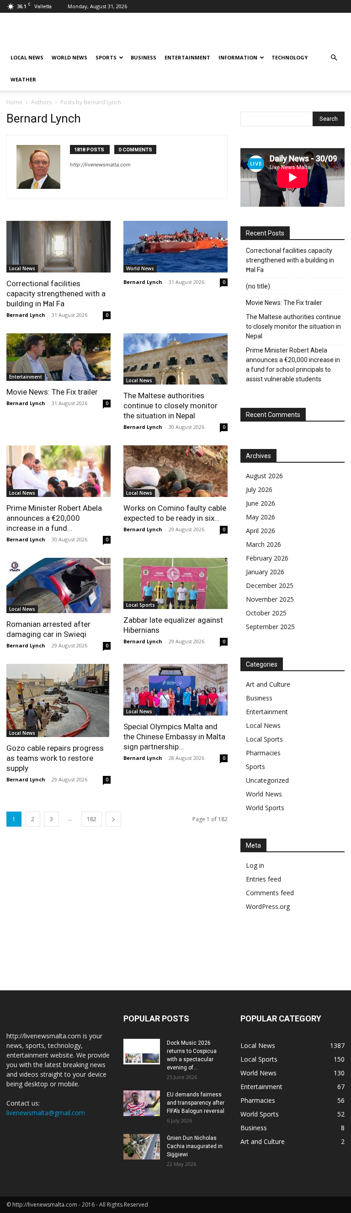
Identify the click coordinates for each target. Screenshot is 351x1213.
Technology (289, 57)
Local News (27, 57)
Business (143, 57)
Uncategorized (267, 780)
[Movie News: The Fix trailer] (58, 357)
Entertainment (187, 57)
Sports (106, 57)
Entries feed (263, 879)
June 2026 (260, 503)
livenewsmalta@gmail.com (45, 1112)
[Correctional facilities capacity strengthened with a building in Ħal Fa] (58, 247)
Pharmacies (263, 752)
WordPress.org (268, 906)
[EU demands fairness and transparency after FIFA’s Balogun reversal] (141, 1103)
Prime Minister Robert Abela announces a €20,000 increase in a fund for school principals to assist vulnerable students (293, 365)
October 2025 (266, 613)
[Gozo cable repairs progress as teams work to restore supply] (58, 700)
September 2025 (270, 626)
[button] (334, 57)
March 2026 (263, 544)
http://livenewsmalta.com (100, 164)
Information (237, 57)
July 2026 (259, 489)
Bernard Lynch (25, 314)
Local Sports (140, 605)
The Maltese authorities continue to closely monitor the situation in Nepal (170, 405)
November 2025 (270, 599)
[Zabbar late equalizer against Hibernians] (175, 583)
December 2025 (269, 585)
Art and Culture (268, 684)
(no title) (258, 286)
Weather (23, 79)
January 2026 (265, 571)
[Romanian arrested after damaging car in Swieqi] (58, 586)
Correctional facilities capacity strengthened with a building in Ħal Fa (56, 293)
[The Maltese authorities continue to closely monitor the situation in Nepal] (175, 359)
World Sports (265, 807)
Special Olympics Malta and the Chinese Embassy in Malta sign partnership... (174, 736)
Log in (255, 865)
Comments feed (270, 892)
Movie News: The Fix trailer (52, 391)
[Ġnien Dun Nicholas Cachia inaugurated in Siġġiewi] (141, 1147)
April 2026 (260, 530)
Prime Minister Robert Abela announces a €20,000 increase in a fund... (54, 518)
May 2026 (260, 517)
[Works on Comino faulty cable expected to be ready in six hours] (175, 471)
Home (14, 102)
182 (91, 819)
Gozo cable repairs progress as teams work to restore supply (55, 758)
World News (69, 57)
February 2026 (267, 558)
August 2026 (264, 475)
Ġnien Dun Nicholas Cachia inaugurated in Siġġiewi (195, 1146)
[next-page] (113, 819)
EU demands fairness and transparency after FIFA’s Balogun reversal (195, 1102)
